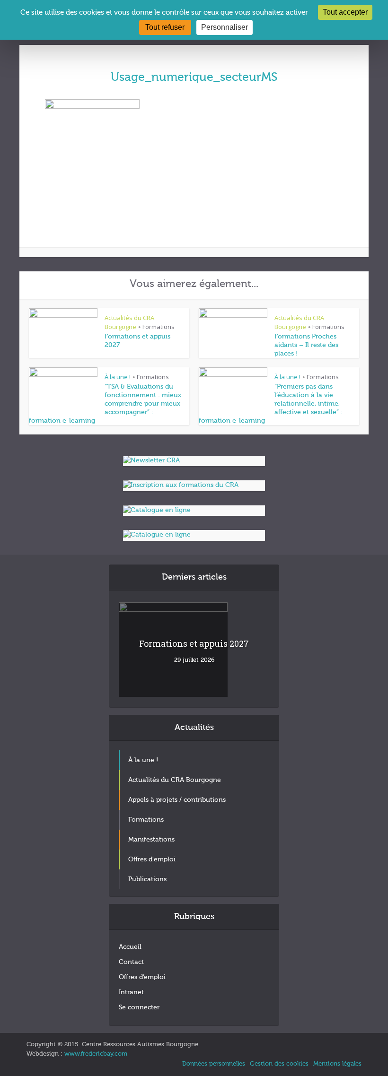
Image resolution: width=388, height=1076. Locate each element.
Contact (131, 962)
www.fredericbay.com (95, 1054)
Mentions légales (337, 1064)
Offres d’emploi (142, 977)
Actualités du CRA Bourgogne (129, 322)
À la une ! (118, 377)
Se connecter (139, 1007)
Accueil (130, 947)
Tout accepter (345, 12)
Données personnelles (213, 1064)
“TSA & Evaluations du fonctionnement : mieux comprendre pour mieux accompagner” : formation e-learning (105, 403)
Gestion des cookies (279, 1064)
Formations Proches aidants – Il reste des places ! (306, 345)
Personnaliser (224, 27)
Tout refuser (165, 27)
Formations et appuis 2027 (194, 643)
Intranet (131, 992)
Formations (158, 326)
